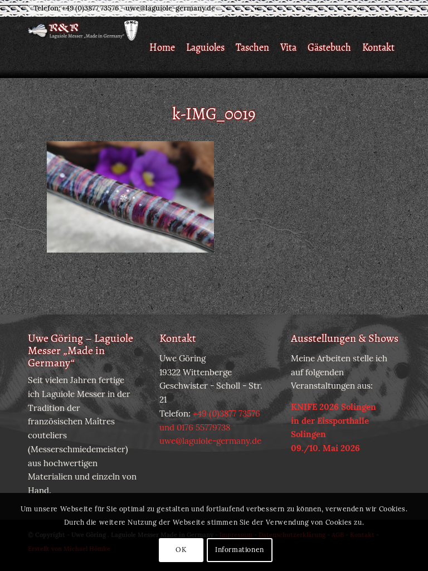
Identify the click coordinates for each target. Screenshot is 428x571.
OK (181, 549)
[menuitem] (162, 47)
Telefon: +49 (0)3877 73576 (76, 8)
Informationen (239, 549)
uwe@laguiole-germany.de (170, 8)
